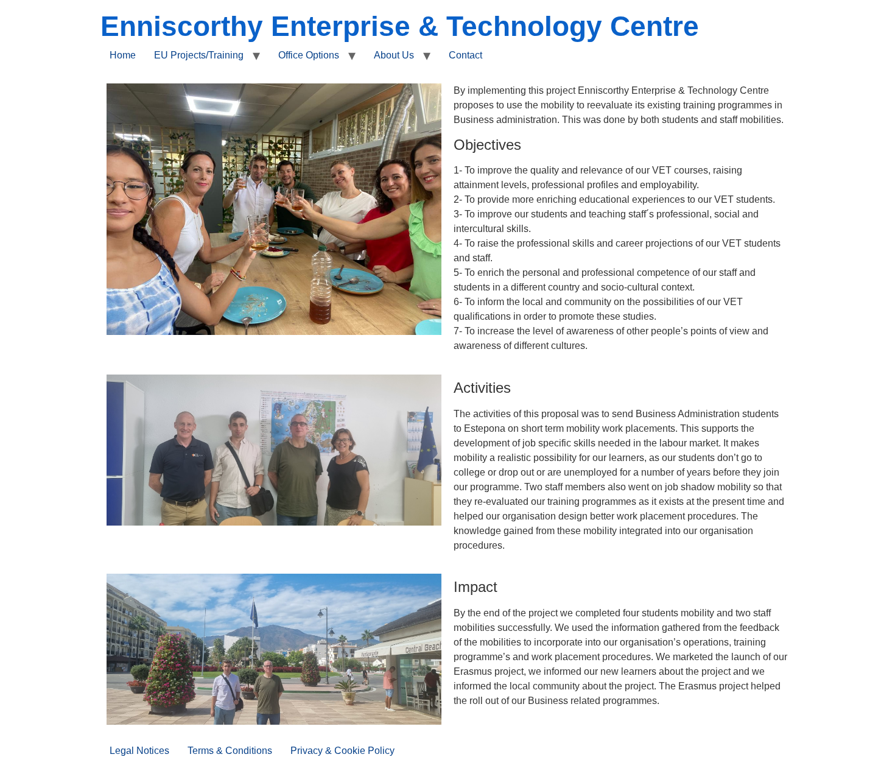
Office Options (308, 55)
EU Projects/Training (199, 55)
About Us (394, 55)
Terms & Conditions (230, 750)
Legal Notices (139, 750)
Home (123, 55)
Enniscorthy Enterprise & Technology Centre (399, 26)
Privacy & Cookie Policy (342, 750)
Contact (465, 55)
